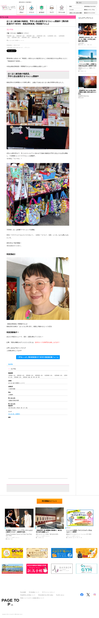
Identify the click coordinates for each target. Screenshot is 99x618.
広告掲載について (34, 592)
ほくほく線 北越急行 (14, 413)
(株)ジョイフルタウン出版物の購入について (32, 598)
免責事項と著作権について (28, 595)
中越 (8, 33)
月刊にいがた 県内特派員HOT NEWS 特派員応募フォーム (39, 357)
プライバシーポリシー (49, 592)
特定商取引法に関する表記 (46, 595)
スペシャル (13, 33)
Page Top (10, 602)
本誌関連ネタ (20, 33)
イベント (26, 33)
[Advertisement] (49, 581)
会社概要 (23, 592)
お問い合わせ (60, 595)
